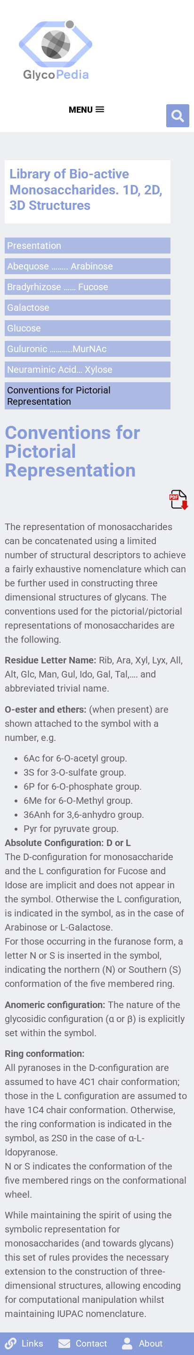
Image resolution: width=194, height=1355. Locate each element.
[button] (177, 115)
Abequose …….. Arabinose (60, 266)
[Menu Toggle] (85, 109)
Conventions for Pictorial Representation (59, 396)
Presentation (34, 245)
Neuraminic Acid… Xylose (60, 369)
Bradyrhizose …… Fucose (57, 287)
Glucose (24, 328)
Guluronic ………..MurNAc (56, 348)
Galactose (28, 307)
